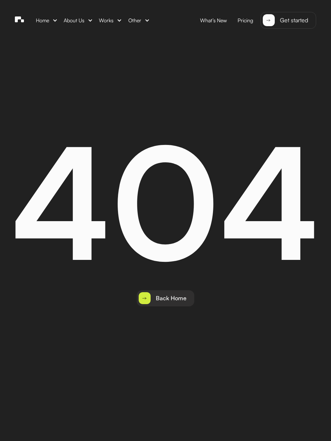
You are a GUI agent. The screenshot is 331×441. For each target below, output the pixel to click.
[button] (47, 20)
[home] (19, 20)
